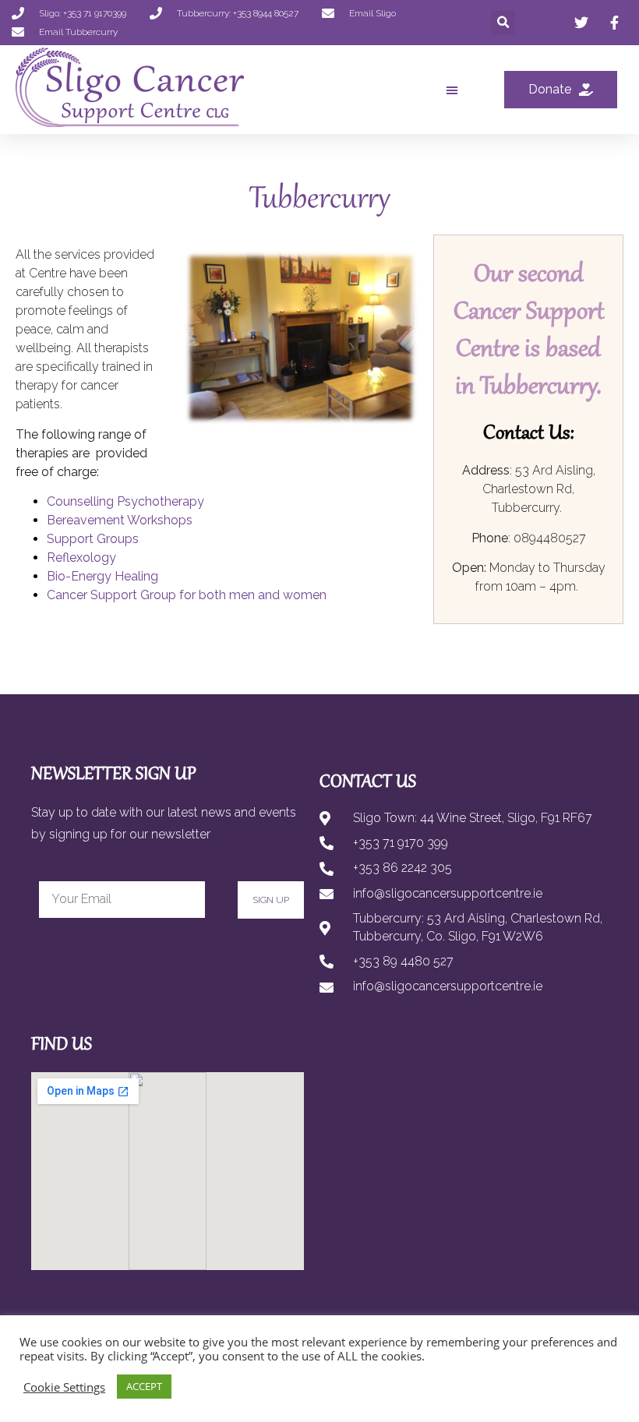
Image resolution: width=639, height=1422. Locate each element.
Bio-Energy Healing (102, 576)
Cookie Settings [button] (64, 1387)
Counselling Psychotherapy (125, 501)
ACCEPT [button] (144, 1386)
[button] (503, 23)
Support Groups (93, 538)
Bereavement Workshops (119, 520)
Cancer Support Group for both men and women (187, 595)
